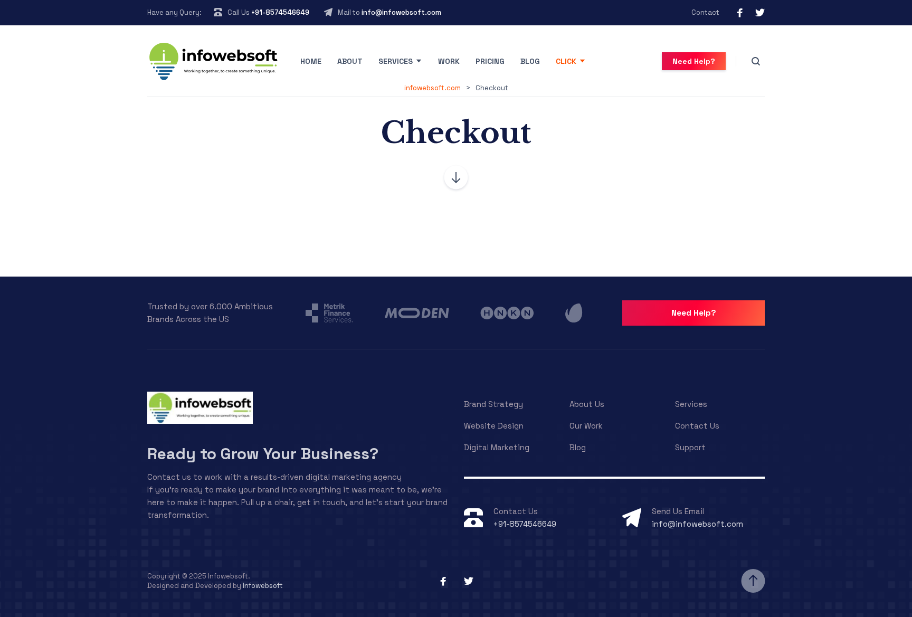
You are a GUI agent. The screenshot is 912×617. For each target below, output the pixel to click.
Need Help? (693, 61)
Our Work (586, 426)
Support (690, 447)
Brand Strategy (493, 404)
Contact (705, 12)
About (350, 61)
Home (310, 61)
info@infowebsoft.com (401, 12)
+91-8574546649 (280, 12)
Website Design (494, 426)
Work (449, 61)
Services (395, 61)
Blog (530, 61)
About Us (586, 404)
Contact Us (697, 426)
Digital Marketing (496, 447)
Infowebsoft (263, 585)
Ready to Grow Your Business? (262, 453)
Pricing (490, 61)
